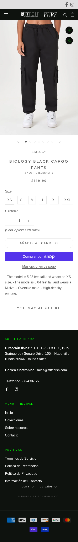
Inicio (9, 412)
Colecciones (14, 420)
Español (46, 487)
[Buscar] (65, 15)
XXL (67, 200)
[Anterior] (18, 142)
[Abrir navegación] (6, 14)
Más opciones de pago (39, 266)
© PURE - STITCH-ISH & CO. (39, 496)
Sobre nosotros (16, 428)
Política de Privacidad (21, 473)
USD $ (26, 487)
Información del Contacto (23, 481)
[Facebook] (67, 4)
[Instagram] (72, 4)
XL (54, 200)
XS (9, 200)
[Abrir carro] (72, 15)
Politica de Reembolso (21, 466)
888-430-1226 (31, 381)
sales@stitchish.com (51, 370)
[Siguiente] (60, 142)
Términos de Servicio (20, 458)
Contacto (11, 435)
